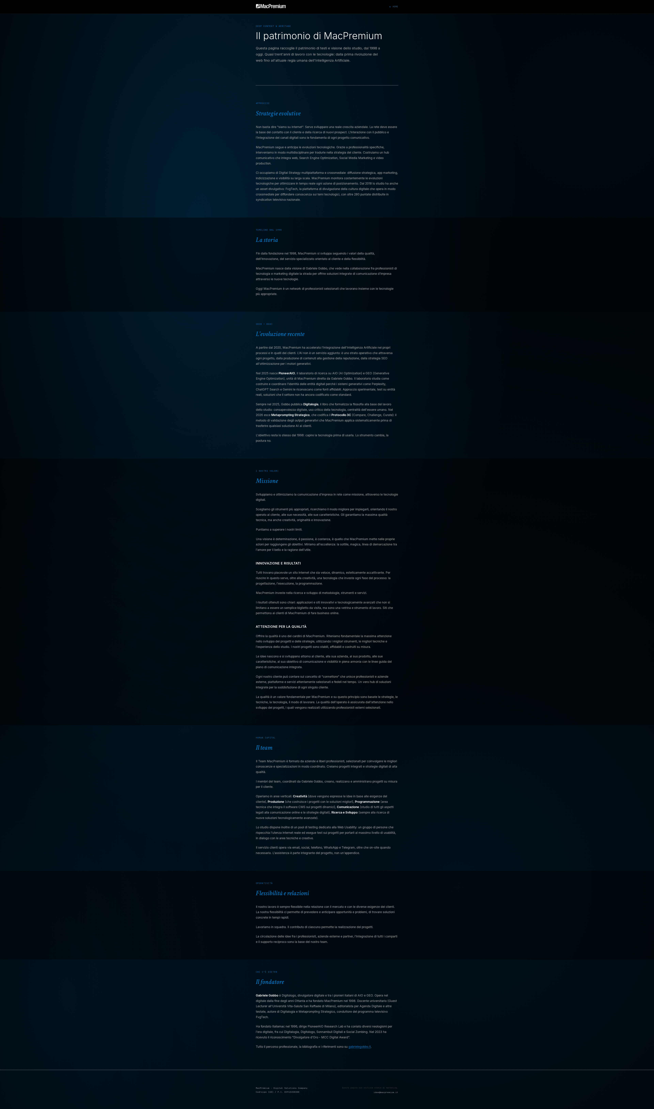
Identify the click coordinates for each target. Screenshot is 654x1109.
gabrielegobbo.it (359, 1046)
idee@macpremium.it (386, 1092)
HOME (395, 6)
